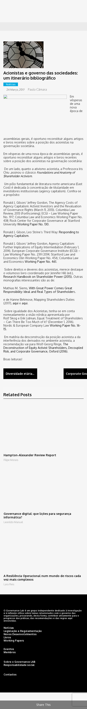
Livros (7, 637)
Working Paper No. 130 (33, 224)
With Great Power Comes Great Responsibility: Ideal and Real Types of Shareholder (38, 289)
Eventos (9, 649)
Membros (10, 652)
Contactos (10, 674)
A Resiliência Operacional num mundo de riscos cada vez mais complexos (42, 577)
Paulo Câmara (37, 89)
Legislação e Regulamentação (23, 631)
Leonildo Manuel (13, 522)
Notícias (10, 84)
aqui (15, 303)
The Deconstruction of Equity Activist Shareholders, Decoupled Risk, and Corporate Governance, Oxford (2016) (43, 347)
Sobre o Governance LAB (19, 661)
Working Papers (14, 640)
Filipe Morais (11, 460)
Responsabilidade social (19, 665)
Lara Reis (9, 584)
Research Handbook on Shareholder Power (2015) (37, 276)
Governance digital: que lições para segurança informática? (37, 515)
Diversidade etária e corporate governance (21, 373)
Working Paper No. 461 (40, 261)
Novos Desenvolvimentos (20, 634)
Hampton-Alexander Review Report (30, 455)
